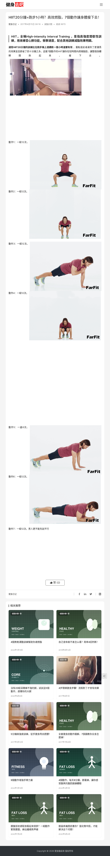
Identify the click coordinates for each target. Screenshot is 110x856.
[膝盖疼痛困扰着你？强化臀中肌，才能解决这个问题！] (78, 808)
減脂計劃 (48, 24)
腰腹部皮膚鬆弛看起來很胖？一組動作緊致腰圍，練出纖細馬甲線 (30, 828)
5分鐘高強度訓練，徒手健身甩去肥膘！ (31, 734)
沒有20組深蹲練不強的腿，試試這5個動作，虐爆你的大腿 (30, 690)
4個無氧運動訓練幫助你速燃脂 (26, 642)
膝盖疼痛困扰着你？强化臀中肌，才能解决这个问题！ (78, 828)
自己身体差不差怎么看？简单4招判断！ (79, 642)
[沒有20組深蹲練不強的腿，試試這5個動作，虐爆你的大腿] (31, 670)
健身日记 (13, 24)
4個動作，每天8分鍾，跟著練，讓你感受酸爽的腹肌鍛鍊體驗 (78, 782)
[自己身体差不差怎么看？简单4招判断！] (78, 624)
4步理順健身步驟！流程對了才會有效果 (79, 688)
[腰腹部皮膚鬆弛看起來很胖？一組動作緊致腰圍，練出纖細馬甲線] (31, 808)
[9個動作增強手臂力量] (31, 762)
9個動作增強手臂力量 (22, 780)
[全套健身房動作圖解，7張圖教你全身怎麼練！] (78, 716)
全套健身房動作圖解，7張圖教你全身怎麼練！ (79, 736)
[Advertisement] (55, 118)
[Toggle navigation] (101, 4)
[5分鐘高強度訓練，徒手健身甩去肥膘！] (31, 716)
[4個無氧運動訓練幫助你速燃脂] (31, 624)
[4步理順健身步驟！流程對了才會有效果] (78, 670)
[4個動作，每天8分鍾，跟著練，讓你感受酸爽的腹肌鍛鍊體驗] (78, 762)
